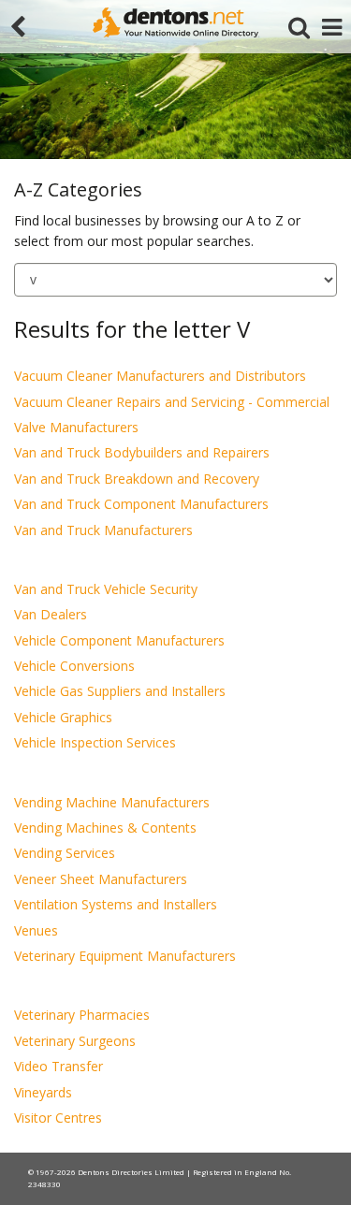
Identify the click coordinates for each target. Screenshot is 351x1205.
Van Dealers (50, 614)
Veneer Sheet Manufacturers (100, 879)
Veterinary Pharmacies (82, 1015)
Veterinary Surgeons (75, 1041)
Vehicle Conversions (74, 666)
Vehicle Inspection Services (95, 742)
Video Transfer (58, 1066)
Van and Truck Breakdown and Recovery (136, 478)
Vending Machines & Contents (105, 827)
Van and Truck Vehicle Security (105, 589)
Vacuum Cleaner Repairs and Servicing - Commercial (171, 402)
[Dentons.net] (176, 22)
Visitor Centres (58, 1117)
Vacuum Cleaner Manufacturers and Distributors (160, 376)
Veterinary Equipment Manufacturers (125, 956)
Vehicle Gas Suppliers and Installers (120, 691)
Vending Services (64, 853)
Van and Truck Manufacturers (103, 530)
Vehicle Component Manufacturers (119, 640)
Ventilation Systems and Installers (115, 904)
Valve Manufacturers (76, 427)
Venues (36, 930)
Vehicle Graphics (63, 717)
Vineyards (43, 1092)
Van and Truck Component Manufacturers (141, 504)
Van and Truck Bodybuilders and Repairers (142, 452)
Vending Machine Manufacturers (112, 802)
